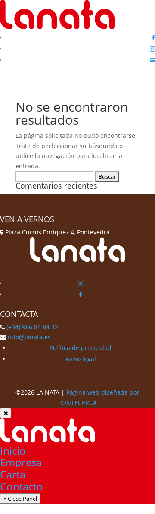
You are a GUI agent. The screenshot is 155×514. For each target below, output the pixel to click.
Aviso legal (80, 359)
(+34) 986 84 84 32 (32, 327)
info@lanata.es (29, 337)
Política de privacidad (81, 348)
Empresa (21, 462)
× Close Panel (20, 498)
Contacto (21, 486)
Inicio (13, 451)
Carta (12, 474)
